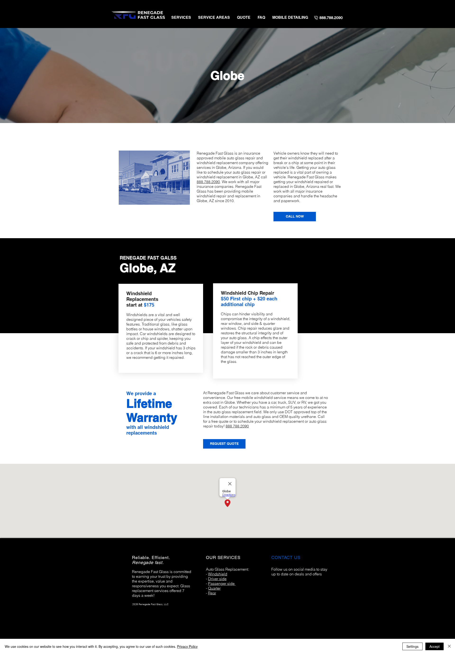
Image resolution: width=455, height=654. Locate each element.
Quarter (214, 588)
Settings (412, 646)
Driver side (217, 578)
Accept (434, 646)
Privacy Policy (187, 646)
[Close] (449, 646)
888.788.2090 (208, 181)
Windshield (217, 574)
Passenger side (222, 583)
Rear (212, 593)
